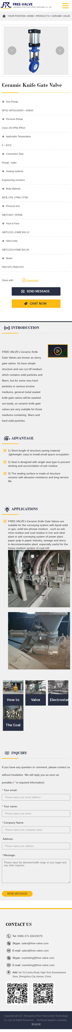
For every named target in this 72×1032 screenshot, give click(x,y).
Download (32, 280)
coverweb (62, 1020)
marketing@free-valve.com (33, 957)
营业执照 (36, 1024)
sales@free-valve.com (30, 943)
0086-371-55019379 (27, 936)
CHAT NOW (38, 303)
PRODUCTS (42, 16)
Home (30, 16)
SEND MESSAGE (38, 291)
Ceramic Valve (61, 16)
